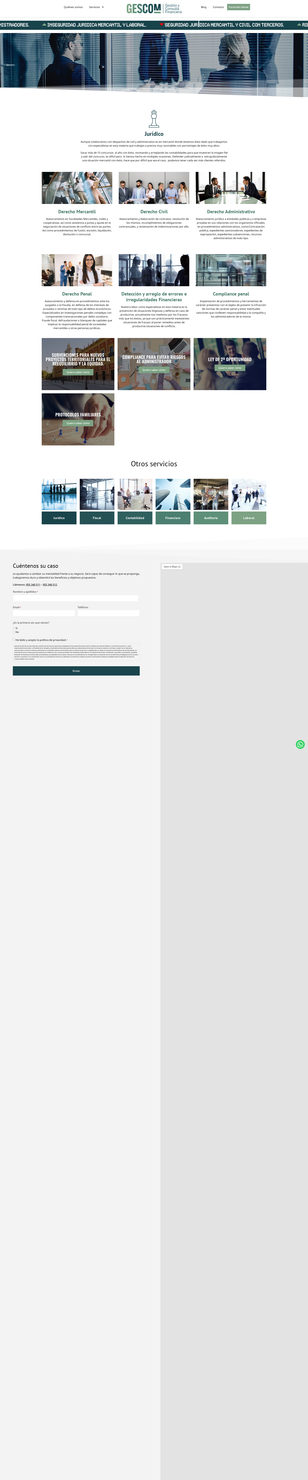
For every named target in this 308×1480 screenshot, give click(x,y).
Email (17, 607)
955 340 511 (33, 584)
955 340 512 (50, 584)
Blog (203, 7)
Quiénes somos (73, 7)
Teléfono (83, 607)
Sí (16, 628)
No (17, 632)
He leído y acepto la (42, 640)
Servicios (94, 7)
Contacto (218, 7)
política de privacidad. (53, 640)
